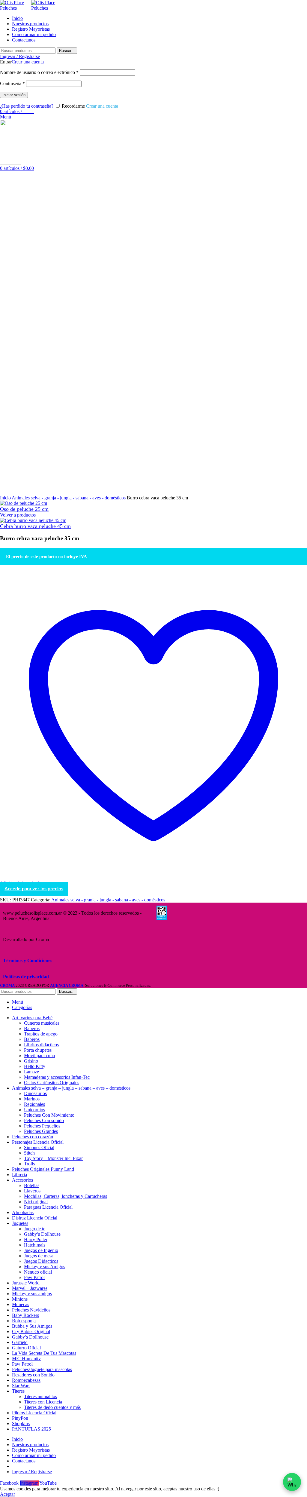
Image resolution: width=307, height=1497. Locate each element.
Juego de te (34, 1228)
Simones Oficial (39, 1147)
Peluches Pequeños (42, 1125)
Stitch (29, 1152)
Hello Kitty (34, 1066)
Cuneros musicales (41, 1023)
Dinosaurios (35, 1093)
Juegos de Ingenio (41, 1250)
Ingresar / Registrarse (32, 1471)
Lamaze (31, 1071)
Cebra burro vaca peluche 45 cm (35, 526)
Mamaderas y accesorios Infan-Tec (57, 1077)
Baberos (32, 1028)
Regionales (34, 1104)
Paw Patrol (34, 1277)
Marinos (32, 1098)
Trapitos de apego (41, 1033)
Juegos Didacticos (41, 1261)
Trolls (29, 1163)
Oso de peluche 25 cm (24, 509)
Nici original (36, 1201)
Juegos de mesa (38, 1255)
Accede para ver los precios (33, 888)
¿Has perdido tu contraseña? (26, 106)
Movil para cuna (39, 1055)
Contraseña (12, 83)
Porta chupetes (38, 1050)
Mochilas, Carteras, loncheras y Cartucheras (65, 1196)
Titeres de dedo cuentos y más (52, 1407)
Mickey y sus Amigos (44, 1266)
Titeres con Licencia (43, 1401)
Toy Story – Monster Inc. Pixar (53, 1158)
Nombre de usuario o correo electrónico (39, 72)
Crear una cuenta (28, 61)
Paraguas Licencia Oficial (48, 1207)
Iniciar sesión (13, 95)
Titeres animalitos (40, 1396)
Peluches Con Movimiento (49, 1115)
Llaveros (32, 1190)
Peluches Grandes (41, 1131)
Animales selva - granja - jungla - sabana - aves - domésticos (69, 497)
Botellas (31, 1185)
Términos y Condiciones (27, 960)
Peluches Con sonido (44, 1120)
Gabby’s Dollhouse (42, 1234)
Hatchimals (34, 1244)
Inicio (6, 497)
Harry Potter (35, 1239)
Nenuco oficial (38, 1272)
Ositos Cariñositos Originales (51, 1082)
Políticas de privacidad (26, 976)
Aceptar (7, 1494)
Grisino (31, 1060)
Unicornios (34, 1109)
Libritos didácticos (41, 1044)
